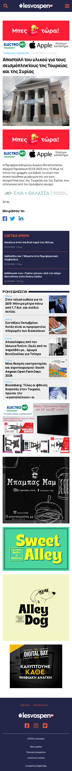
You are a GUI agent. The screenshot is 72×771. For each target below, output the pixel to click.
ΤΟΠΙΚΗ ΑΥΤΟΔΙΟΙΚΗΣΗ (16, 53)
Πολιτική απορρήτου (36, 752)
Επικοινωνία (41, 705)
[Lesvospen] (36, 7)
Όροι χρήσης (36, 747)
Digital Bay (41, 766)
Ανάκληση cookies (36, 757)
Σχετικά (25, 705)
